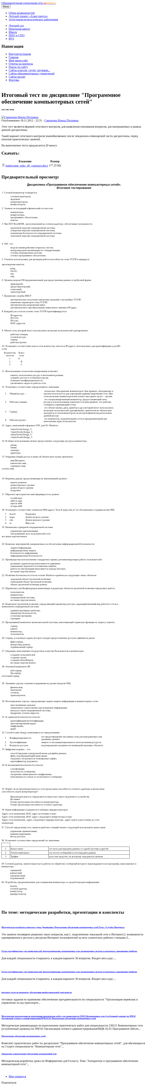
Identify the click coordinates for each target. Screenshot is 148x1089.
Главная (13, 57)
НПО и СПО (17, 35)
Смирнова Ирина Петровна (61, 120)
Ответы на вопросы (21, 63)
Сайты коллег (17, 76)
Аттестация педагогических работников (33, 19)
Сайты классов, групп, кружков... (29, 70)
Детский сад (16, 25)
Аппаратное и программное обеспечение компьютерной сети (28, 1054)
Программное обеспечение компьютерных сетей (23, 1036)
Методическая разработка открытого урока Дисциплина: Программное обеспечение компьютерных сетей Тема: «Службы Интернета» (63, 927)
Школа (13, 32)
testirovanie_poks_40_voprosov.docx (27, 165)
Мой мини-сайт (18, 60)
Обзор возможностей (22, 12)
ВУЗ (11, 38)
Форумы (14, 80)
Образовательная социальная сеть (28, 3)
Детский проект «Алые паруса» (28, 16)
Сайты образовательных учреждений (32, 73)
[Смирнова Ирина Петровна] (19, 117)
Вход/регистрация (20, 53)
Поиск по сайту (18, 67)
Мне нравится (17, 1076)
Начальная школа (19, 28)
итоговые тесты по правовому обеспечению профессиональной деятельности (36, 992)
